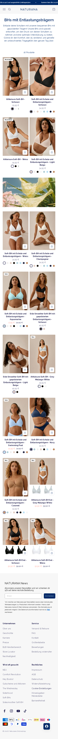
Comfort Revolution (12, 674)
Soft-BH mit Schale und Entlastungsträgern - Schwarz (42, 102)
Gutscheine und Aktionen (14, 684)
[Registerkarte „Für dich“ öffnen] (46, 726)
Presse (6, 642)
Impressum (37, 670)
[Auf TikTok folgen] (25, 711)
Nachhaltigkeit (9, 656)
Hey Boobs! (8, 679)
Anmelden (49, 596)
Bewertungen (38, 647)
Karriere (6, 638)
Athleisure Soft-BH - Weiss (15, 159)
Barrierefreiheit (38, 701)
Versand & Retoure (40, 629)
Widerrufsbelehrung (41, 684)
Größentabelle (38, 642)
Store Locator (9, 652)
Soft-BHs (7, 698)
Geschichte (8, 633)
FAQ (33, 633)
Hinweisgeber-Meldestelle (38, 694)
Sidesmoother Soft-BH (13, 702)
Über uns (7, 629)
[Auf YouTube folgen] (18, 711)
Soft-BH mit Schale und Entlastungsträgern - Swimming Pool (16, 442)
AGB (34, 674)
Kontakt (35, 638)
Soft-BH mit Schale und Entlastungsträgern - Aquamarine (16, 316)
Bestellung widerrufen (42, 652)
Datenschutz (37, 679)
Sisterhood (8, 693)
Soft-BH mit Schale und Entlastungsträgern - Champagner (42, 256)
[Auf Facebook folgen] (4, 711)
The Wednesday (10, 688)
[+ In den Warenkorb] (25, 92)
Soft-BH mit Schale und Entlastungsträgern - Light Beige (42, 162)
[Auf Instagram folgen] (11, 711)
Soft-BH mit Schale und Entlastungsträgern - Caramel (16, 503)
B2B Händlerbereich (12, 647)
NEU (5, 670)
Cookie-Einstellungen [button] (41, 688)
